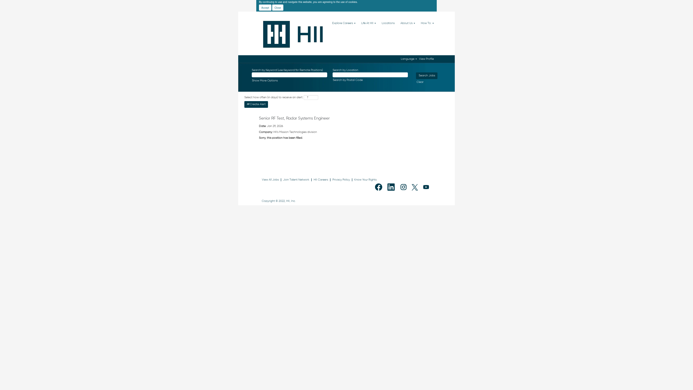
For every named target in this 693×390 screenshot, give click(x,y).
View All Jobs (270, 179)
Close (277, 7)
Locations (388, 23)
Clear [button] (420, 82)
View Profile (426, 59)
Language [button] (408, 59)
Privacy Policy (341, 179)
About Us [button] (406, 23)
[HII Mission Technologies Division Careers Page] (293, 34)
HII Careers (321, 179)
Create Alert (257, 104)
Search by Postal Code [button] (348, 80)
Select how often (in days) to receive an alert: (273, 97)
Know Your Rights (365, 179)
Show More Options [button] (265, 80)
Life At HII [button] (367, 23)
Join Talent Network (296, 179)
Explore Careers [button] (343, 23)
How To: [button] (426, 23)
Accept (265, 7)
